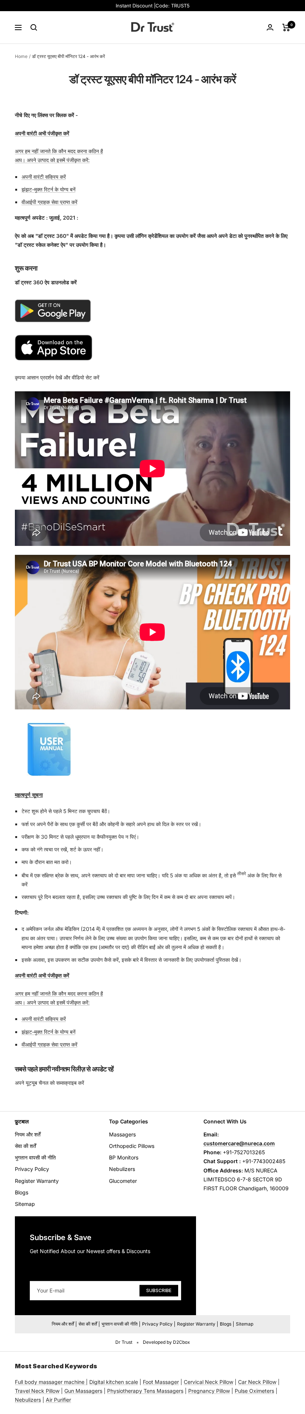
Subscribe (158, 1290)
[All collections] (85, 1382)
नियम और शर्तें (28, 1134)
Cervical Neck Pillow (208, 1382)
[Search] (33, 27)
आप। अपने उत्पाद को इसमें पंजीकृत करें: (52, 160)
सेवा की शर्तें (25, 1146)
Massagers (122, 1134)
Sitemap (25, 1204)
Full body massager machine (49, 1382)
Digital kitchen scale (113, 1382)
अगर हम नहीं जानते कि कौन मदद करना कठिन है (59, 151)
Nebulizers (122, 1169)
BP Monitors (123, 1157)
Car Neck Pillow (257, 1382)
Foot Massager (161, 1382)
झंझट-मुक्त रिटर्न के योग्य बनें (49, 189)
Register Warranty (37, 1181)
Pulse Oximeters (254, 1391)
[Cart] (286, 27)
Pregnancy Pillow (209, 1391)
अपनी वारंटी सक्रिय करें (44, 177)
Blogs (21, 1192)
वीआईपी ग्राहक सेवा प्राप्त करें (49, 202)
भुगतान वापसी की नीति (35, 1157)
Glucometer (123, 1181)
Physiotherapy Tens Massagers (145, 1391)
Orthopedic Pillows (131, 1146)
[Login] (270, 27)
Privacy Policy (32, 1169)
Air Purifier (58, 1400)
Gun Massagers (83, 1391)
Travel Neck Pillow (37, 1391)
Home (21, 56)
